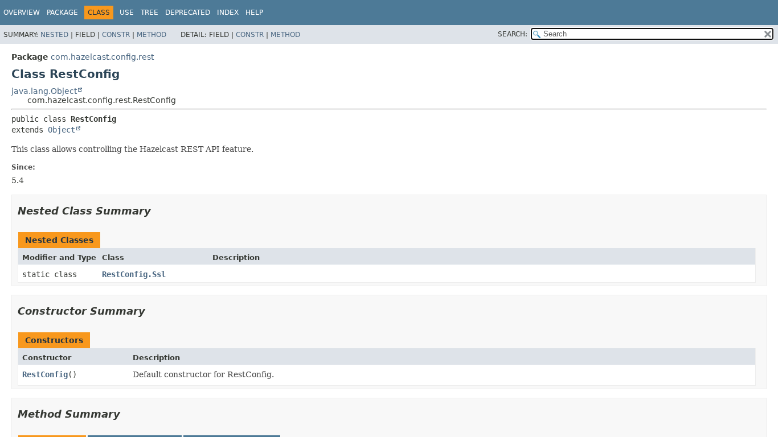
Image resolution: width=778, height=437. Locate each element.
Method (151, 35)
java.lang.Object (44, 91)
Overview (21, 13)
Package (62, 13)
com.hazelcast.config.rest (102, 56)
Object (61, 129)
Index (228, 13)
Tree (149, 13)
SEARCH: (512, 34)
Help (254, 13)
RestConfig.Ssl (134, 274)
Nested (54, 35)
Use (127, 13)
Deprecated (187, 13)
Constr (116, 35)
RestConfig (45, 374)
